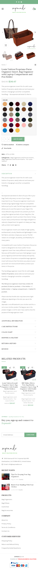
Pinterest (21, 2)
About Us (5, 520)
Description (7, 174)
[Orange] (5, 125)
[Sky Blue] (5, 130)
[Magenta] (11, 120)
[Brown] (5, 109)
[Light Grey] (5, 120)
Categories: (6, 158)
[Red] (18, 125)
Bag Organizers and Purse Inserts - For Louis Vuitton (17, 160)
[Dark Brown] (30, 109)
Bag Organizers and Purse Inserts (22, 158)
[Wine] (11, 130)
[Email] (13, 165)
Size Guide (7, 148)
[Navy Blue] (24, 120)
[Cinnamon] (24, 109)
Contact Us (5, 531)
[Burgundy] (18, 104)
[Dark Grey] (5, 114)
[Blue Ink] (30, 104)
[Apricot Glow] (5, 104)
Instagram (19, 2)
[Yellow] (18, 130)
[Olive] (30, 120)
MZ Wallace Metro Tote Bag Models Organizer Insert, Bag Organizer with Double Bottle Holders (28, 387)
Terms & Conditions (8, 527)
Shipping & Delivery (10, 338)
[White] (24, 114)
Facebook (16, 2)
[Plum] (11, 125)
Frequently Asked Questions (11, 548)
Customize (5, 507)
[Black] (11, 104)
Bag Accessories (7, 510)
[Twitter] (10, 165)
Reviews (5, 349)
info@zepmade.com (15, 464)
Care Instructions (10, 327)
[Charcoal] (18, 109)
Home (3, 65)
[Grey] (30, 114)
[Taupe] (30, 125)
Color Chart (7, 332)
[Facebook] (8, 165)
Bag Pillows (5, 503)
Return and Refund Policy (10, 544)
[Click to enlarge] (5, 45)
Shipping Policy (7, 541)
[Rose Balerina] (24, 125)
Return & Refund (9, 343)
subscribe (30, 435)
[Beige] (24, 104)
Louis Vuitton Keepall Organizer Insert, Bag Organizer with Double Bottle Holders (10, 386)
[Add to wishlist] (14, 367)
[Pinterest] (15, 165)
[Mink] (18, 120)
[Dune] (11, 114)
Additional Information (12, 321)
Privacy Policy (6, 524)
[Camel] (11, 109)
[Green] (18, 114)
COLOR (5, 100)
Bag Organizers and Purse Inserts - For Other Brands (28, 401)
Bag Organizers (7, 499)
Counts (21, 479)
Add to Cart (18, 139)
